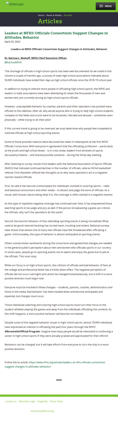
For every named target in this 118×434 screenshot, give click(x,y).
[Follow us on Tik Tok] (46, 418)
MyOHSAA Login (27, 401)
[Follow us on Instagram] (35, 418)
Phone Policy (56, 401)
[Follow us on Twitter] (13, 418)
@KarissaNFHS (13, 62)
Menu (108, 6)
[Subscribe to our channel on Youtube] (24, 418)
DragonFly (42, 401)
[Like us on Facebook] (3, 418)
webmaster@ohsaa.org (42, 410)
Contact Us (10, 401)
